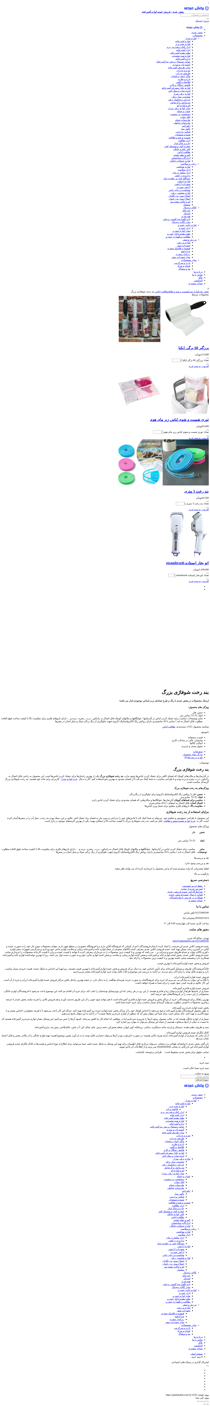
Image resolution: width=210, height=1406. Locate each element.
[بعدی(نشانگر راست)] (204, 1404)
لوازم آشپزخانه (182, 41)
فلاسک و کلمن (183, 82)
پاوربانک (186, 210)
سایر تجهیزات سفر (180, 257)
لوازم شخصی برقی (180, 193)
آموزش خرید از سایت (192, 889)
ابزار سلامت (184, 169)
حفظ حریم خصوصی (192, 886)
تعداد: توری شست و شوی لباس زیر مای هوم (186, 432)
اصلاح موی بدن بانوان (179, 199)
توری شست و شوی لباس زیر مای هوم (179, 420)
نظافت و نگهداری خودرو (178, 236)
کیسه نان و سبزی (181, 64)
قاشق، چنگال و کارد (180, 85)
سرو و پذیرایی (183, 70)
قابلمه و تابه (172, 1109)
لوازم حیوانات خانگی (180, 161)
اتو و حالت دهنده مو (180, 201)
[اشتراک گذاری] (201, 1401)
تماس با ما (197, 274)
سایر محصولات (188, 260)
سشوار (186, 204)
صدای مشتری (195, 283)
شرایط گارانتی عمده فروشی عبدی (185, 891)
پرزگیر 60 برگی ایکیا (193, 348)
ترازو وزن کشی (182, 175)
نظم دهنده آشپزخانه (180, 53)
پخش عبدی (197, 32)
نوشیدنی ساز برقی (180, 96)
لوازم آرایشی (183, 181)
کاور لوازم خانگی (181, 149)
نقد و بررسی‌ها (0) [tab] (193, 757)
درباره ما (198, 271)
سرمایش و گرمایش (180, 102)
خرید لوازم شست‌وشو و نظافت (179, 821)
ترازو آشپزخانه (183, 58)
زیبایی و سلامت (188, 163)
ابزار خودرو (184, 228)
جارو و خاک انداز (182, 143)
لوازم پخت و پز (182, 44)
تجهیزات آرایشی (182, 184)
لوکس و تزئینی (182, 131)
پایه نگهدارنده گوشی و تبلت (176, 219)
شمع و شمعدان (182, 134)
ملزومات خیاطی (181, 123)
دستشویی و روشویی (180, 114)
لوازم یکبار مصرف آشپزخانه (176, 88)
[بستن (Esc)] (198, 1401)
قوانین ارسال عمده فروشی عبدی (186, 894)
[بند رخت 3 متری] (163, 484)
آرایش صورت (183, 187)
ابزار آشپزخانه (183, 50)
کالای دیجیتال (189, 207)
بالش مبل (185, 128)
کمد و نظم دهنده (182, 155)
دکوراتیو (186, 126)
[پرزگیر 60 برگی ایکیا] (163, 341)
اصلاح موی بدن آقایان (179, 196)
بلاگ (200, 277)
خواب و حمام (183, 111)
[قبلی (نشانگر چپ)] (207, 1404)
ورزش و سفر (189, 239)
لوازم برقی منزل (181, 93)
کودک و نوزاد (183, 266)
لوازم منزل (190, 38)
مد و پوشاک (184, 269)
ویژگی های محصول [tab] (193, 754)
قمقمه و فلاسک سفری (178, 248)
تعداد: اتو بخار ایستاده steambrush (192, 575)
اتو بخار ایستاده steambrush (187, 563)
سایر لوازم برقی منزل (179, 108)
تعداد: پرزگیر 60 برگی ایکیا (195, 360)
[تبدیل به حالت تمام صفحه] (204, 1401)
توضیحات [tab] (198, 751)
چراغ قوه (185, 251)
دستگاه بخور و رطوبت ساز (176, 178)
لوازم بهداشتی (183, 166)
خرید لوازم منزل (69, 779)
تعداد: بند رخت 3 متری (197, 503)
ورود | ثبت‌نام (202, 21)
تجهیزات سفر (183, 245)
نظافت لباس (183, 152)
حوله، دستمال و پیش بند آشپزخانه (173, 61)
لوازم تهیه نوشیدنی (180, 56)
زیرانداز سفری (183, 254)
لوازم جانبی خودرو (187, 225)
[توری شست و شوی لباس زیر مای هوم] (163, 413)
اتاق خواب (185, 117)
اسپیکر (186, 213)
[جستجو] (207, 18)
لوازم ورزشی (183, 242)
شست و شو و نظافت (179, 137)
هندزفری (185, 216)
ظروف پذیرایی (182, 73)
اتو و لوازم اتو (183, 105)
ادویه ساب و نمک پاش (179, 91)
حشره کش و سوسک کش (177, 146)
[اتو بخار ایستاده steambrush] (186, 556)
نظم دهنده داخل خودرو (178, 234)
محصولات (198, 35)
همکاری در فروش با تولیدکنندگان (186, 897)
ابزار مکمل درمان (181, 172)
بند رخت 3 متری (196, 491)
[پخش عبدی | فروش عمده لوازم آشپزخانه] (194, 29)
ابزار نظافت (184, 140)
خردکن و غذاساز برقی (179, 99)
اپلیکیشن (198, 280)
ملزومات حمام (182, 120)
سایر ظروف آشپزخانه (179, 67)
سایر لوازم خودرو (181, 231)
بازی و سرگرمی (182, 263)
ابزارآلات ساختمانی (180, 158)
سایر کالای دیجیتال (181, 222)
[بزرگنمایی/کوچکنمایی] (207, 1401)
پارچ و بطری (184, 79)
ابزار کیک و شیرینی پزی (178, 47)
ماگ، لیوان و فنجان (180, 76)
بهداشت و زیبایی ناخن (179, 190)
